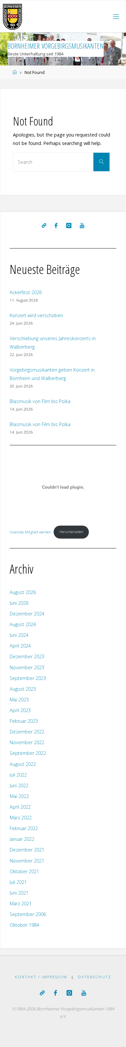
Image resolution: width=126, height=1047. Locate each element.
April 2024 (20, 646)
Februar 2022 (24, 828)
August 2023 (23, 689)
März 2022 (21, 818)
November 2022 (27, 742)
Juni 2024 (19, 635)
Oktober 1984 (24, 925)
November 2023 (27, 667)
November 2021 (27, 861)
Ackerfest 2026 (26, 292)
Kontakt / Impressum (41, 976)
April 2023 (20, 710)
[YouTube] (82, 225)
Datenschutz (94, 976)
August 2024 (23, 624)
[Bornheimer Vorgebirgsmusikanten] (12, 16)
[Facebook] (56, 225)
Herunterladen (71, 531)
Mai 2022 (19, 796)
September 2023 (28, 678)
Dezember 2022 (27, 732)
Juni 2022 (19, 785)
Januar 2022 (22, 839)
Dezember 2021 (27, 850)
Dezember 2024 (27, 614)
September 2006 (28, 914)
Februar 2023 (24, 721)
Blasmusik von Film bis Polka (40, 401)
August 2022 (23, 764)
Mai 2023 (19, 699)
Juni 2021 (19, 893)
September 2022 (28, 753)
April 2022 (20, 807)
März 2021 (21, 903)
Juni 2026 (19, 603)
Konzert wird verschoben (36, 315)
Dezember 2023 (27, 656)
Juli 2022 (18, 775)
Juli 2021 (18, 882)
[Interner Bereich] (44, 225)
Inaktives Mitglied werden (30, 531)
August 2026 (23, 592)
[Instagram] (69, 225)
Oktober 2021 (24, 871)
